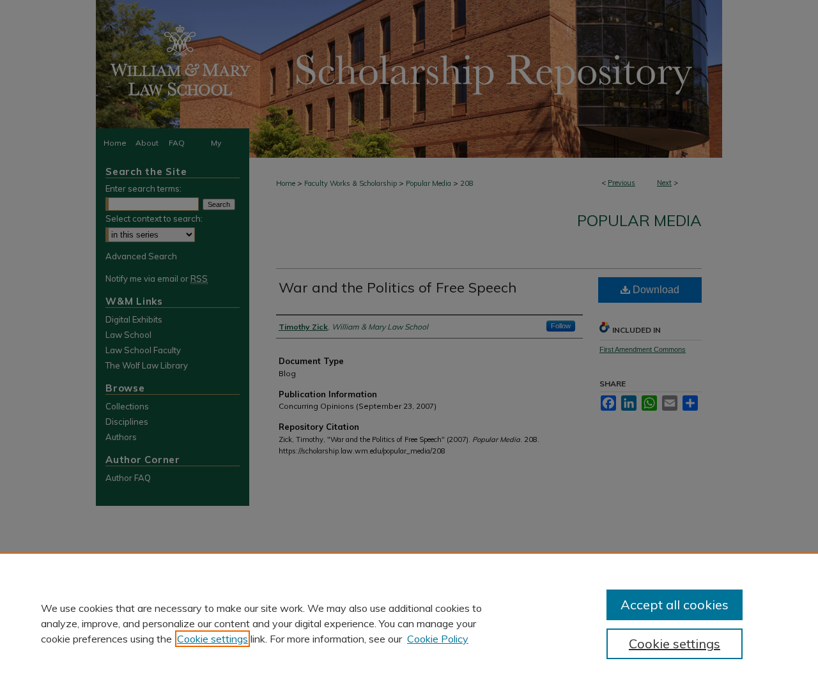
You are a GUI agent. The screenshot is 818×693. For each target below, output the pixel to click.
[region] (409, 622)
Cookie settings (212, 638)
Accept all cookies (675, 605)
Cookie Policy (437, 638)
